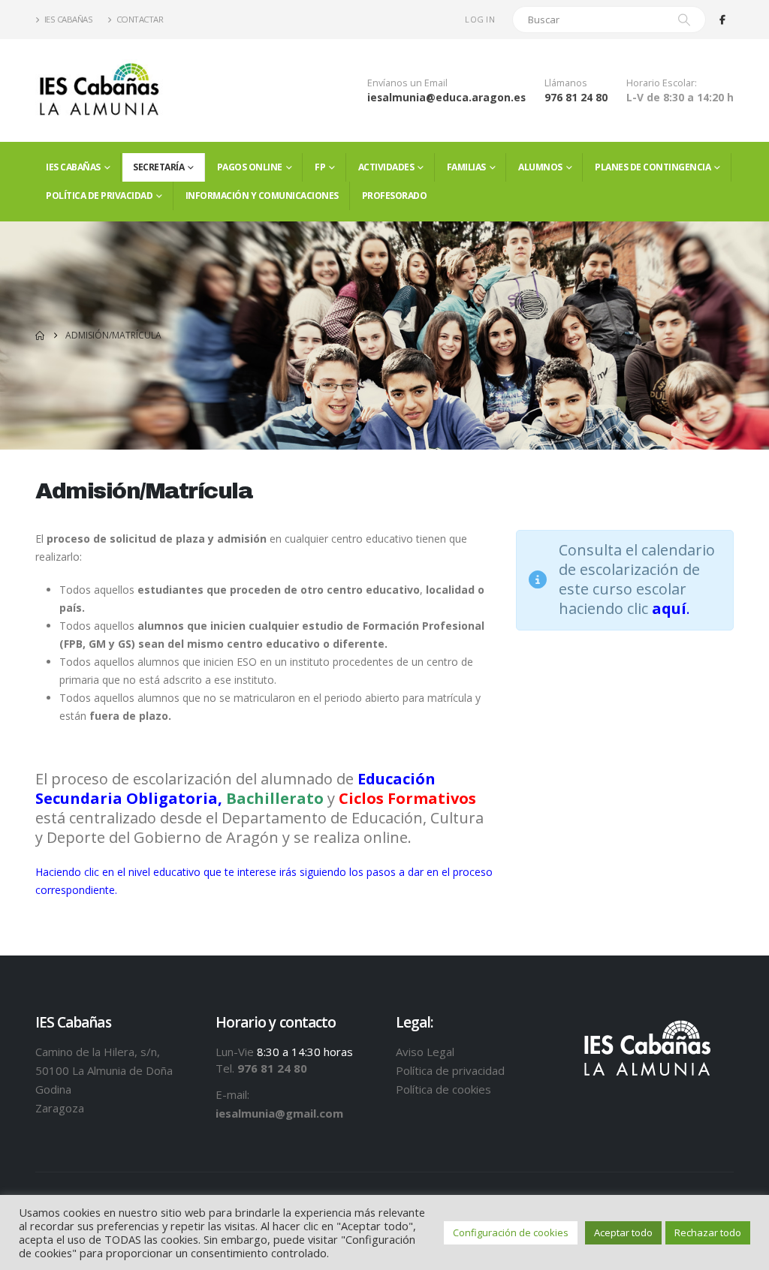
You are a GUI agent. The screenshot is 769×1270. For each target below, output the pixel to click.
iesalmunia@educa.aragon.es (446, 97)
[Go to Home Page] (39, 336)
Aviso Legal (425, 1051)
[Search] (684, 19)
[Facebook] (722, 19)
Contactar (140, 19)
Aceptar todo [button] (623, 1232)
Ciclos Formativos (407, 798)
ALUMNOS (540, 167)
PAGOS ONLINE (249, 167)
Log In (480, 19)
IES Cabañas (68, 19)
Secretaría (158, 167)
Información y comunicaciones (262, 195)
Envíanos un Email (407, 83)
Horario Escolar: (661, 83)
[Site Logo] (99, 90)
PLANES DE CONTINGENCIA (652, 167)
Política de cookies (443, 1089)
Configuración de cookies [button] (510, 1232)
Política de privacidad (99, 195)
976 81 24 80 (576, 97)
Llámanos (565, 83)
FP (320, 167)
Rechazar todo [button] (707, 1232)
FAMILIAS (466, 167)
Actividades (386, 167)
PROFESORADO (394, 195)
